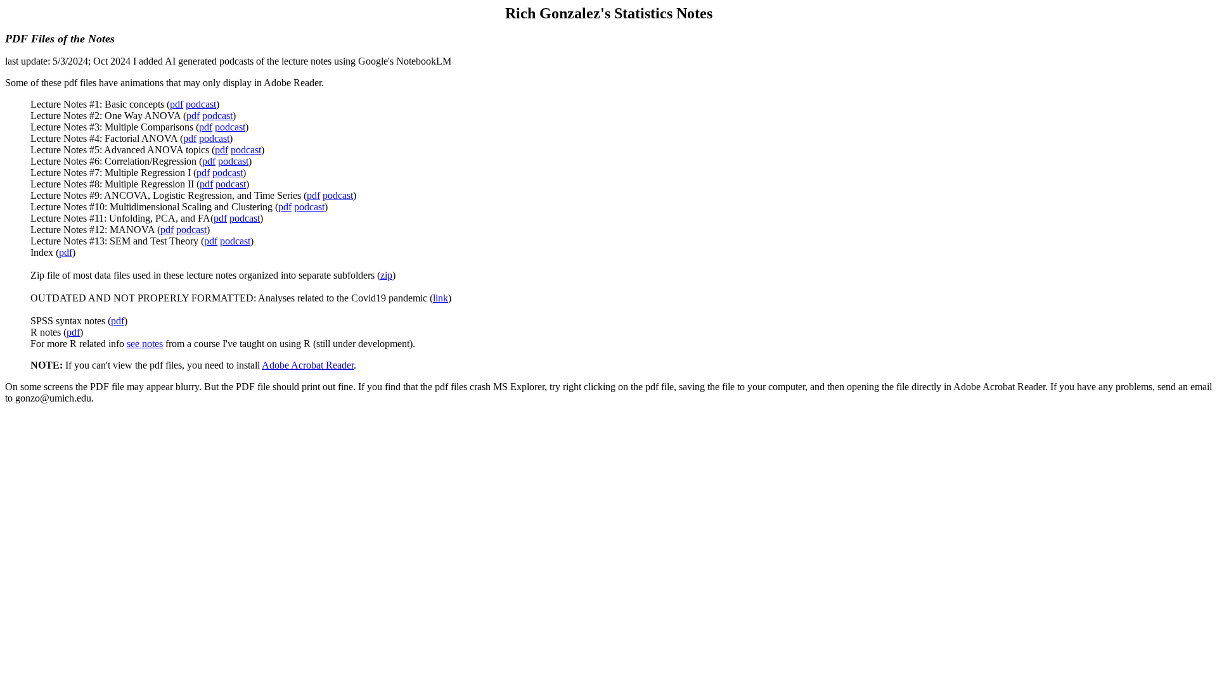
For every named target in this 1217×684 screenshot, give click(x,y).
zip (386, 275)
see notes (145, 343)
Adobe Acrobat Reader (308, 365)
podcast (201, 104)
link (440, 298)
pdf (176, 104)
